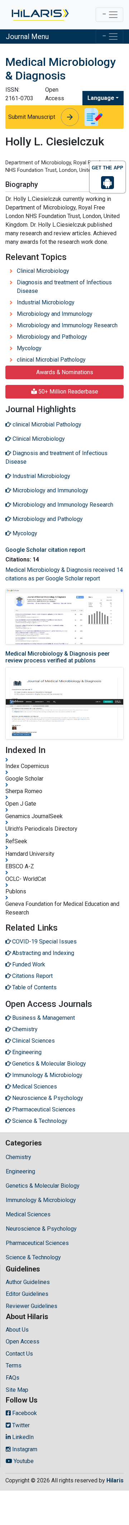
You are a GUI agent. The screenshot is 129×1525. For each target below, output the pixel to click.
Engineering (20, 1171)
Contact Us (19, 1353)
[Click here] (39, 15)
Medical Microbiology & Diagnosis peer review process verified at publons (57, 657)
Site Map (17, 1389)
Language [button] (100, 98)
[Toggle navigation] (109, 15)
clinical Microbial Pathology (51, 359)
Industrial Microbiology (46, 302)
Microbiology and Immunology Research (67, 325)
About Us (17, 1329)
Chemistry (18, 1157)
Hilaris (115, 1480)
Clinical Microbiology (43, 270)
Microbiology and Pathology (52, 336)
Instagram (24, 1449)
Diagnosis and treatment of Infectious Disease (64, 286)
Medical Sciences (28, 1214)
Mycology (29, 348)
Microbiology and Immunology (54, 313)
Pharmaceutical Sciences (37, 1243)
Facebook (24, 1413)
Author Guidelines (28, 1282)
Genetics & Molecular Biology (43, 1185)
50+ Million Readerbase (67, 391)
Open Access (22, 1341)
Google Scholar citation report (45, 549)
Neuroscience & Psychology (41, 1228)
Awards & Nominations (64, 372)
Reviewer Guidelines (31, 1306)
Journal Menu (27, 36)
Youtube (23, 1461)
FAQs (12, 1377)
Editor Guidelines (27, 1293)
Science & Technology (33, 1257)
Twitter (20, 1425)
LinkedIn (22, 1437)
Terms (14, 1365)
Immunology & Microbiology (41, 1200)
